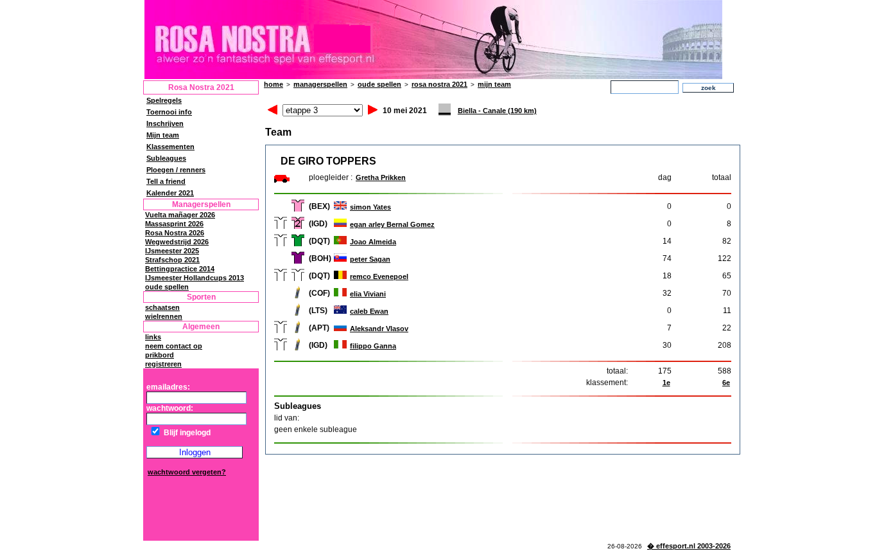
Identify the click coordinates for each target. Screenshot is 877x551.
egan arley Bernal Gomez (392, 224)
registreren (163, 364)
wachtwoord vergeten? (187, 472)
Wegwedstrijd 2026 (177, 242)
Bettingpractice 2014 (179, 269)
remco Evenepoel (379, 276)
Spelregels (164, 100)
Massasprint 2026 (174, 224)
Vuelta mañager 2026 (180, 215)
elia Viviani (368, 294)
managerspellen (320, 84)
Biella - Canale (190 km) (497, 110)
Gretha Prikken (381, 177)
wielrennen (163, 316)
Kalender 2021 (170, 193)
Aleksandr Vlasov (379, 328)
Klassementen (170, 146)
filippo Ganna (373, 346)
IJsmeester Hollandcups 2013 (194, 278)
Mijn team (162, 135)
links (153, 337)
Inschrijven (165, 123)
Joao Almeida (373, 242)
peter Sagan (370, 259)
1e (666, 382)
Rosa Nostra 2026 (174, 233)
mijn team (494, 84)
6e (726, 382)
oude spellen (167, 287)
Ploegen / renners (175, 170)
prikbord (159, 355)
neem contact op (173, 346)
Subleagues (166, 158)
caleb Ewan (369, 311)
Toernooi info (169, 112)
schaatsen (162, 307)
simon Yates (370, 207)
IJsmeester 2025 (172, 251)
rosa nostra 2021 (439, 84)
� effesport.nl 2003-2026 (689, 546)
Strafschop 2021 (172, 260)
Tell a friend (166, 181)
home (273, 84)
